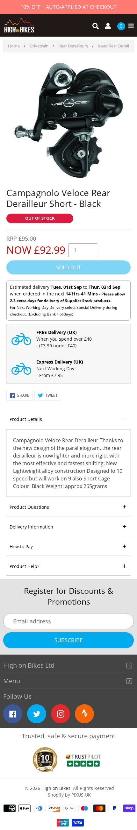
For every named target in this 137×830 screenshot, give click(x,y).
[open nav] (129, 26)
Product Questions (29, 507)
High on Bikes (55, 788)
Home (14, 46)
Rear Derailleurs (73, 46)
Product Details (26, 419)
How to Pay (21, 546)
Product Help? (24, 566)
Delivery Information (31, 527)
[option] (68, 121)
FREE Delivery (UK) (56, 332)
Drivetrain (39, 46)
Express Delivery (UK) (59, 362)
